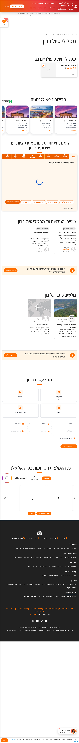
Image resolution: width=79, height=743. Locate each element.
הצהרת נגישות (23, 627)
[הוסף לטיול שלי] (43, 65)
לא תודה (6, 6)
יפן (25, 557)
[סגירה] (76, 729)
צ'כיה (56, 557)
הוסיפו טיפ (10, 270)
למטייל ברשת (32, 630)
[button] (67, 731)
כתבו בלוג (9, 355)
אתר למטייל (73, 34)
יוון (15, 557)
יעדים (65, 34)
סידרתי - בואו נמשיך (17, 6)
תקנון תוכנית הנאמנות (34, 627)
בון (47, 34)
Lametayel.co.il (67, 630)
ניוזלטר (44, 575)
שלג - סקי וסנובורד (44, 566)
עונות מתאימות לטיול (48, 584)
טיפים (74, 575)
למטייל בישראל (32, 566)
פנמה (61, 557)
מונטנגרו (45, 557)
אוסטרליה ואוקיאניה (28, 548)
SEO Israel (32, 614)
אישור (4, 740)
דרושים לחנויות (60, 597)
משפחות (73, 566)
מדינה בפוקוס (71, 588)
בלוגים (62, 575)
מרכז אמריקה (51, 548)
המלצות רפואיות (34, 584)
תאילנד (73, 557)
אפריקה (18, 548)
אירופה (59, 34)
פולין (51, 557)
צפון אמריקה (61, 548)
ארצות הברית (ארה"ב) (34, 557)
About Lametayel (54, 627)
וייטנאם (67, 557)
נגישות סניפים (49, 597)
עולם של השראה (12, 584)
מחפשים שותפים (53, 575)
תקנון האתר (45, 627)
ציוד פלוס (73, 584)
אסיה (68, 548)
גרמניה (52, 34)
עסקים (67, 566)
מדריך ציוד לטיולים (62, 584)
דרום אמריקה (41, 548)
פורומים (68, 575)
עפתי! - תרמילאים (57, 566)
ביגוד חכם (41, 597)
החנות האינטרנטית (30, 597)
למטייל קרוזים (23, 584)
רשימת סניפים (71, 597)
